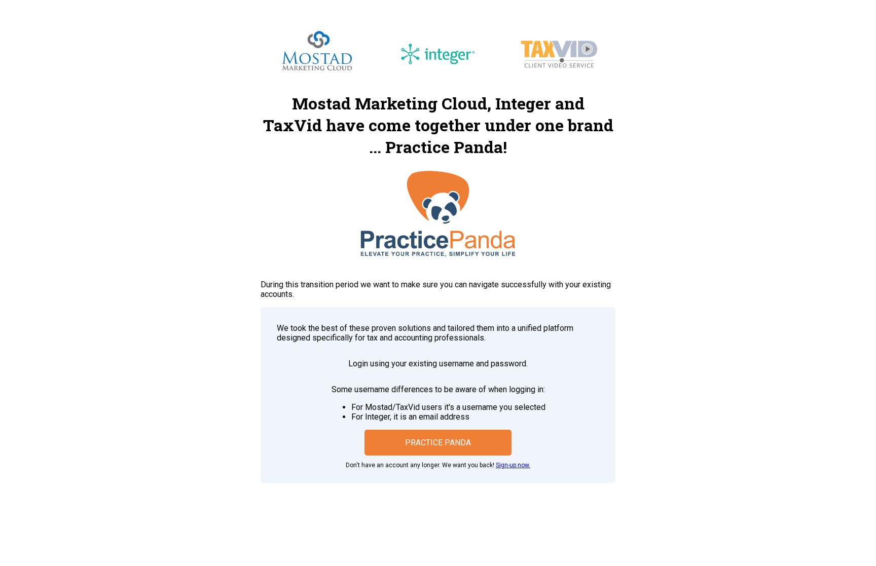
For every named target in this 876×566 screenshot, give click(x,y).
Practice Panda (438, 442)
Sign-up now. (513, 465)
